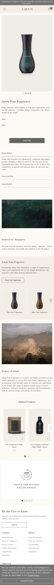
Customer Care (7, 537)
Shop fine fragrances (13, 280)
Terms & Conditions (9, 541)
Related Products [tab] (26, 402)
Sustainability (33, 544)
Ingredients (7, 184)
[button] (13, 280)
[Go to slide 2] (24, 500)
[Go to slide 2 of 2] (29, 456)
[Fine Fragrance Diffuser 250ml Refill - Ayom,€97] (40, 425)
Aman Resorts (33, 548)
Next (50, 428)
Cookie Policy (33, 575)
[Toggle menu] (4, 9)
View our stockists (35, 541)
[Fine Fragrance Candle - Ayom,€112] (14, 425)
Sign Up (14, 525)
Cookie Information (9, 548)
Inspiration (32, 552)
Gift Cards (6, 555)
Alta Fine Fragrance (14, 312)
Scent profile (7, 176)
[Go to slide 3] (27, 500)
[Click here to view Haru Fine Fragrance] (39, 300)
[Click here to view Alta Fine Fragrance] (14, 300)
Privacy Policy (7, 544)
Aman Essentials (35, 537)
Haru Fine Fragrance (40, 312)
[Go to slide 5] (31, 500)
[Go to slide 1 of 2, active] (25, 456)
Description (7, 153)
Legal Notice (6, 552)
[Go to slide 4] (29, 500)
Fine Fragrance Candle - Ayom (14, 446)
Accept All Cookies (27, 581)
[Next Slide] (50, 300)
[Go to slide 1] (22, 500)
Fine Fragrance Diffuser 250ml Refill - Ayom (40, 446)
